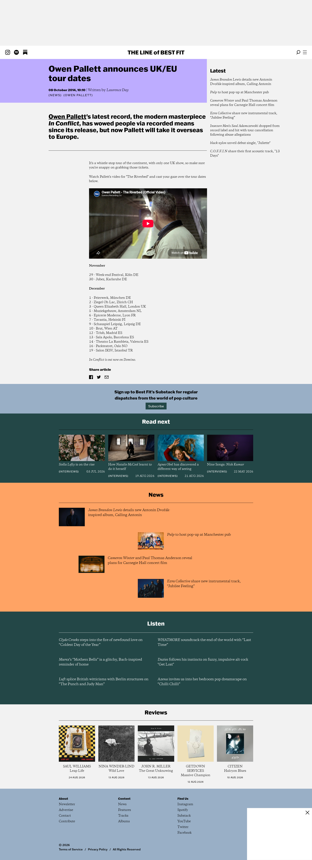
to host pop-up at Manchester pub (239, 92)
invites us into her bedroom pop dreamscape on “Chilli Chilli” (202, 682)
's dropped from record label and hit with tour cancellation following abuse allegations (245, 130)
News (55, 95)
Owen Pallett (67, 116)
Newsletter (67, 804)
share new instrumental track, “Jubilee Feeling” (243, 115)
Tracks (123, 816)
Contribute (67, 821)
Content (124, 799)
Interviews (69, 471)
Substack (184, 816)
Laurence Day (117, 90)
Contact (65, 816)
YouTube (184, 821)
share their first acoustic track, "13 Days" (245, 153)
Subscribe (156, 406)
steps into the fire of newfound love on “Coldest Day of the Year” (101, 642)
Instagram (185, 804)
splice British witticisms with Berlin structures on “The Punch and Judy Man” (103, 682)
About (63, 799)
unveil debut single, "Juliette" (240, 143)
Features (124, 810)
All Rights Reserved (127, 849)
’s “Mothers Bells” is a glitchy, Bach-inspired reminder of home (100, 662)
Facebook (184, 833)
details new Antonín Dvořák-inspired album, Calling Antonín (241, 82)
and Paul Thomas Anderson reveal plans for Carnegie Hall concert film (243, 102)
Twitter (182, 827)
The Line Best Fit (156, 52)
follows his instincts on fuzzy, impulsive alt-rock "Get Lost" (203, 662)
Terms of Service (71, 849)
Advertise (66, 810)
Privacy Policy (98, 849)
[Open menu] (305, 52)
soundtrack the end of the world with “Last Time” (204, 642)
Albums (124, 821)
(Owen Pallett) (78, 95)
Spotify (182, 810)
